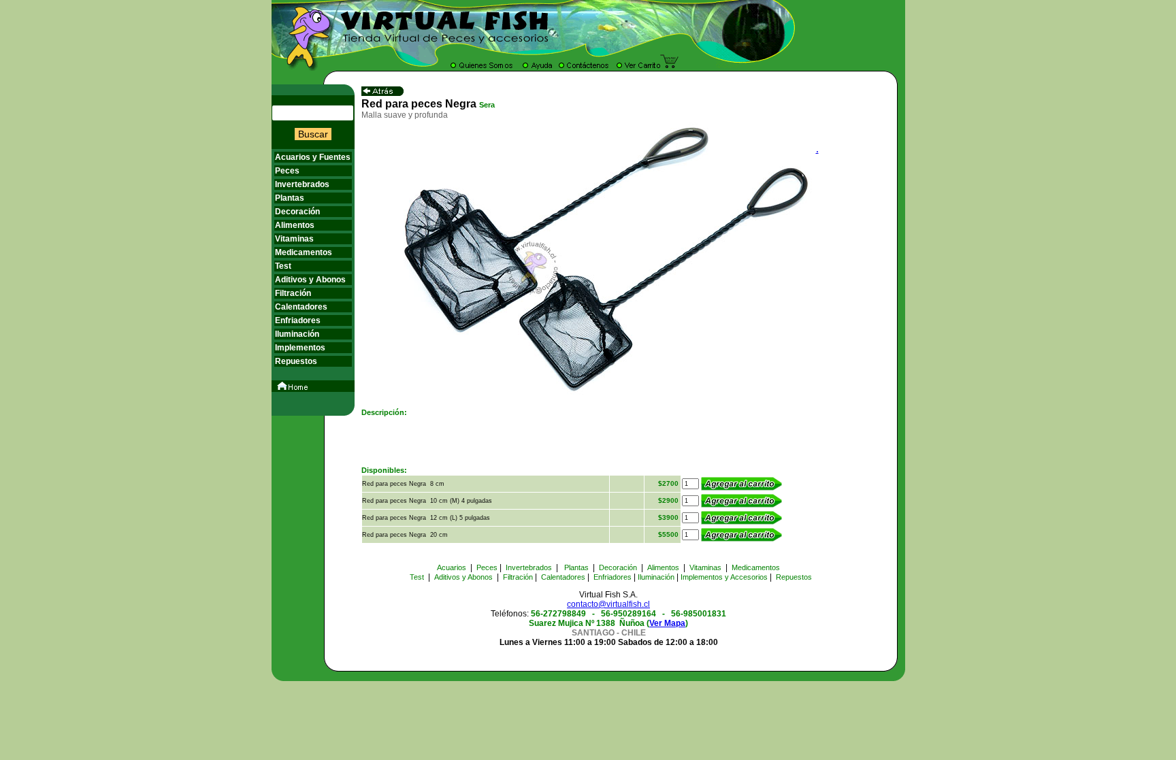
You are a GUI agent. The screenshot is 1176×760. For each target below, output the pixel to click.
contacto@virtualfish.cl (608, 604)
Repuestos (296, 361)
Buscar (313, 134)
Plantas (289, 198)
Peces (287, 171)
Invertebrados (302, 184)
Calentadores (301, 307)
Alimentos (294, 225)
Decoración (297, 211)
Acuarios (451, 567)
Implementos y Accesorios (724, 577)
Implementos (300, 347)
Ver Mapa (667, 623)
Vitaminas (294, 239)
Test (283, 266)
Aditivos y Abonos (310, 279)
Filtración (293, 293)
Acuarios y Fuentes (312, 157)
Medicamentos (303, 252)
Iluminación (297, 334)
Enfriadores (298, 320)
